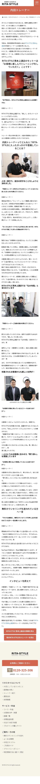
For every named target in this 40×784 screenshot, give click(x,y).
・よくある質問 (8, 739)
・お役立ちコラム (8, 742)
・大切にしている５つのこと (12, 686)
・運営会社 (6, 696)
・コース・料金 (7, 709)
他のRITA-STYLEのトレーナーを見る (20, 637)
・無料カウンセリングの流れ (12, 735)
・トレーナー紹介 (8, 693)
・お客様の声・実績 (9, 712)
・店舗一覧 (6, 716)
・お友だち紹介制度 (9, 722)
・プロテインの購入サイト (12, 726)
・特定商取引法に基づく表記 (12, 752)
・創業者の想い (8, 689)
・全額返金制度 (8, 719)
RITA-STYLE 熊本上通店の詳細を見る (20, 631)
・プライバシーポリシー (11, 749)
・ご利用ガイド (8, 745)
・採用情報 (6, 699)
